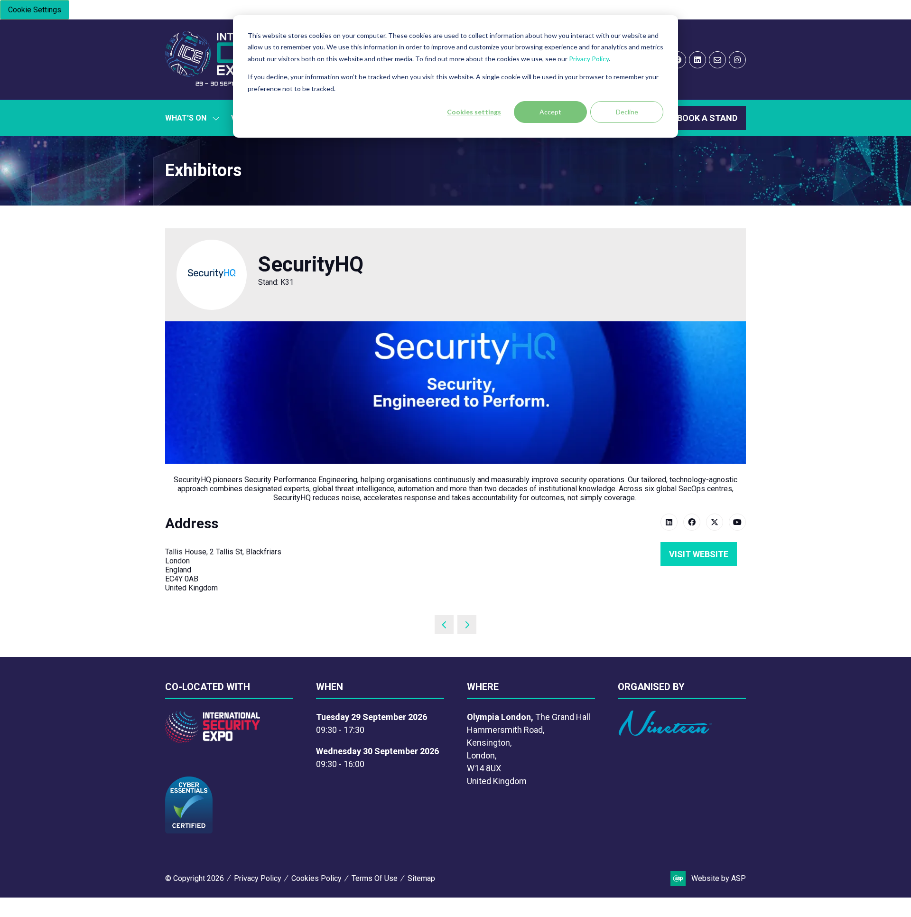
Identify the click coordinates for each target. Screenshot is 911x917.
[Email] (717, 59)
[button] (707, 118)
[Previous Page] (444, 624)
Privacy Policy (589, 59)
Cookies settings (474, 112)
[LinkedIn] (697, 59)
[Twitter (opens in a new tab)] (714, 522)
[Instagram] (737, 59)
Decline (627, 112)
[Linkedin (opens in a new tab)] (669, 522)
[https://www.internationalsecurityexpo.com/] (212, 740)
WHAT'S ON (185, 117)
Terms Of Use (375, 878)
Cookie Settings (34, 9)
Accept (550, 112)
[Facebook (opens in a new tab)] (691, 522)
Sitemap (421, 878)
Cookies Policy (316, 878)
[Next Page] (466, 624)
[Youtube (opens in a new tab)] (737, 522)
